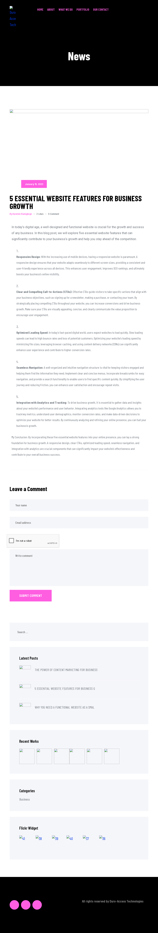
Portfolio (82, 9)
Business (24, 799)
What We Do (66, 9)
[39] (59, 843)
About (51, 9)
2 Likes (40, 213)
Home (40, 9)
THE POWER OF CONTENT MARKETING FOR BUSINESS (66, 670)
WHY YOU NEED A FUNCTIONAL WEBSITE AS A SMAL (64, 707)
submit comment (30, 595)
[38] (44, 843)
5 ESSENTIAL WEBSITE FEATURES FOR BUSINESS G (65, 688)
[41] (27, 843)
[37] (91, 843)
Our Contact (101, 9)
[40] (74, 843)
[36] (106, 843)
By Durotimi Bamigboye (21, 213)
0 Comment (53, 213)
